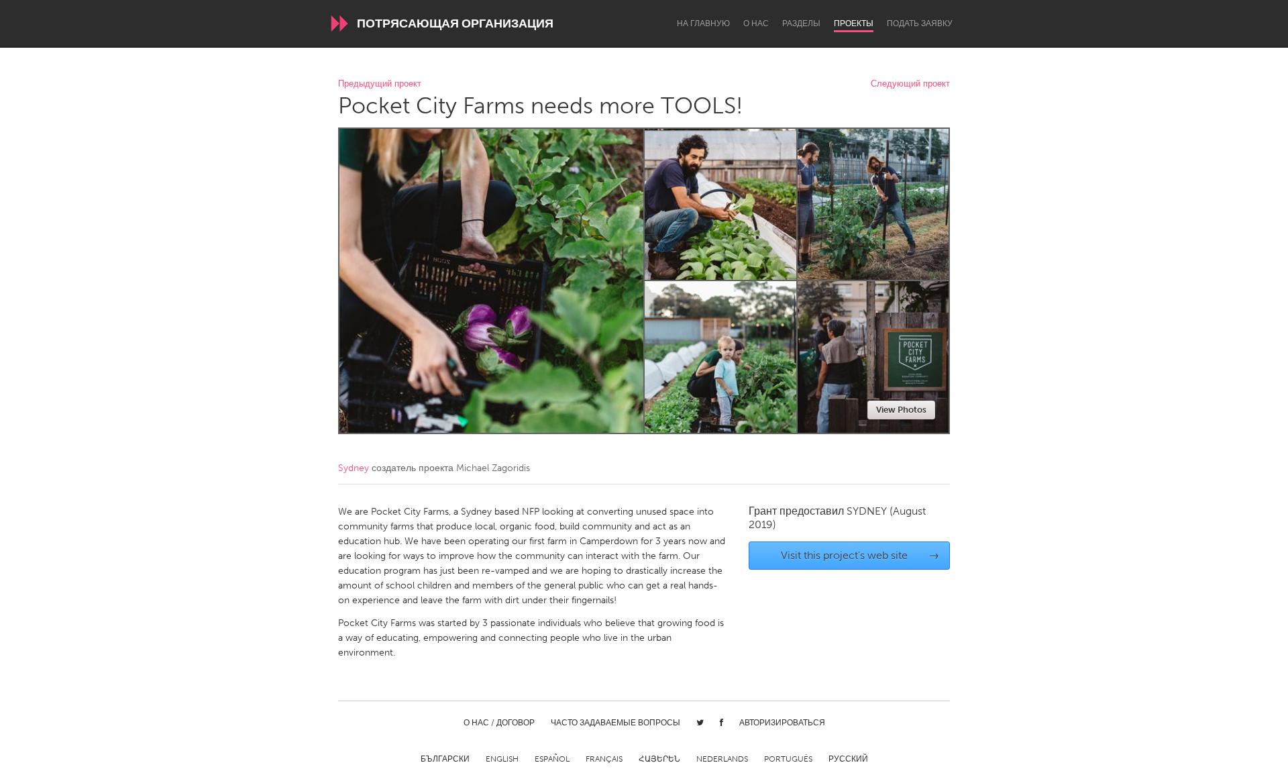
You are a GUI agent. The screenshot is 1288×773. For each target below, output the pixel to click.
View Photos (901, 410)
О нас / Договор (499, 722)
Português (788, 759)
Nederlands (722, 759)
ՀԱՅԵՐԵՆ (659, 759)
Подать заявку (920, 23)
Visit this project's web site (860, 555)
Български (445, 759)
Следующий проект (910, 84)
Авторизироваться (782, 722)
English (502, 759)
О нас (756, 23)
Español (552, 759)
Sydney (353, 468)
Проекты (853, 23)
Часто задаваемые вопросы (615, 722)
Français (604, 759)
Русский (848, 759)
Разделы (801, 23)
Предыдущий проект (379, 84)
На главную (703, 23)
